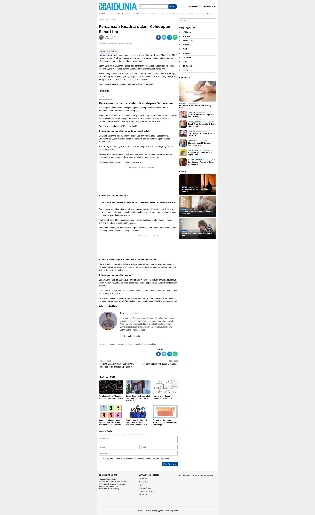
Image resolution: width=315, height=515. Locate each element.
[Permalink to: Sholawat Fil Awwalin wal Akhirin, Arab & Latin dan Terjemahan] (197, 184)
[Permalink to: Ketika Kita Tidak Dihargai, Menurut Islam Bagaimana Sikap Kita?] (197, 228)
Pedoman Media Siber (146, 491)
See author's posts (132, 336)
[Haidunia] (118, 6)
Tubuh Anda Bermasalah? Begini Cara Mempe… (202, 125)
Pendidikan (188, 41)
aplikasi (186, 45)
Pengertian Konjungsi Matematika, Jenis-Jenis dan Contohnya (165, 422)
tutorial (187, 36)
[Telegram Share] (169, 37)
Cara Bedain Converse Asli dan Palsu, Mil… (201, 134)
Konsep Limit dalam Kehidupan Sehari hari (159, 362)
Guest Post (143, 479)
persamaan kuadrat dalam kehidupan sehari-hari (137, 344)
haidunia (187, 32)
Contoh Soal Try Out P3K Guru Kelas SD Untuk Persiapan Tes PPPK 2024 (136, 422)
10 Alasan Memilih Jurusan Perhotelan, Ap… (199, 144)
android (186, 53)
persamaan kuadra (107, 344)
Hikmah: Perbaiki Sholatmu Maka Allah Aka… (196, 212)
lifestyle (187, 70)
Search (173, 6)
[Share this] (158, 37)
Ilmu (185, 62)
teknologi (187, 66)
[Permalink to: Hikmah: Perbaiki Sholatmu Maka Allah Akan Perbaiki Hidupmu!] (197, 206)
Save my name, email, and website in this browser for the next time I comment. (135, 459)
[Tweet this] (164, 37)
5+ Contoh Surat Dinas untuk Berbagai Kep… (196, 106)
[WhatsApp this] (175, 37)
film (185, 49)
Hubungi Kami (144, 482)
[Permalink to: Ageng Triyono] (101, 37)
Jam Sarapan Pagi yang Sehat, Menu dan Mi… (201, 163)
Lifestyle (183, 103)
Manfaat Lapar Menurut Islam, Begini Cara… (200, 153)
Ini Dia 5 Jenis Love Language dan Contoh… (200, 115)
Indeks (141, 485)
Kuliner (191, 160)
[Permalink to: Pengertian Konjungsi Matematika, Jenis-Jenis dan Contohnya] (165, 411)
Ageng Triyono (129, 313)
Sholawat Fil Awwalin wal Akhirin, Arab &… (196, 190)
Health (190, 122)
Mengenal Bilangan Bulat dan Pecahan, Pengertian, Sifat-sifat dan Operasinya (116, 364)
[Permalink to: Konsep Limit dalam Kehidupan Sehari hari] (165, 387)
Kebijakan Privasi (145, 488)
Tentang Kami (143, 494)
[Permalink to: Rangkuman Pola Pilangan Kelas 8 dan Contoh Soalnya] (111, 387)
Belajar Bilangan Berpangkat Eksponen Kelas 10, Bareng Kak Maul (138, 398)
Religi (184, 187)
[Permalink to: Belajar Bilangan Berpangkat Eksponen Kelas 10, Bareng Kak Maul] (138, 387)
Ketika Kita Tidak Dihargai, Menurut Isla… (197, 234)
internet (187, 58)
